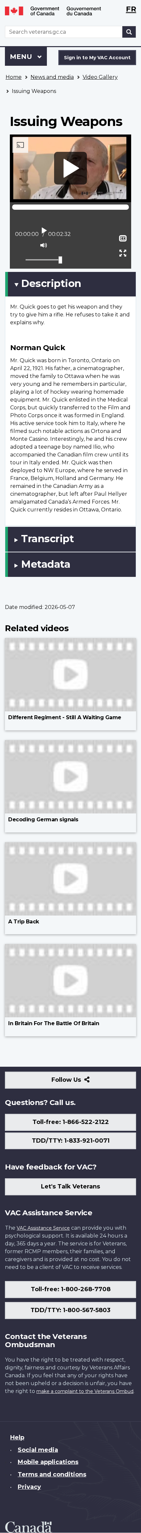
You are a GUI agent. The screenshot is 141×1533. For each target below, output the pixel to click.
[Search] (129, 32)
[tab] (70, 284)
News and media (52, 77)
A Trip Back (23, 921)
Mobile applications (48, 1462)
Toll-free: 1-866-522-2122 (70, 1122)
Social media (38, 1449)
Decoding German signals (43, 819)
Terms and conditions (52, 1474)
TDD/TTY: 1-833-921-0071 (71, 1140)
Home (14, 77)
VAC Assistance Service (43, 1228)
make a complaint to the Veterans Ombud (84, 1391)
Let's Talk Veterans (70, 1186)
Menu (22, 57)
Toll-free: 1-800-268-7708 (71, 1289)
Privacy (29, 1486)
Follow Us (80, 1082)
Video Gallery (100, 77)
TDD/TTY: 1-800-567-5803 (70, 1310)
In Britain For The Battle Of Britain (53, 1023)
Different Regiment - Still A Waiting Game (64, 717)
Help (17, 1437)
